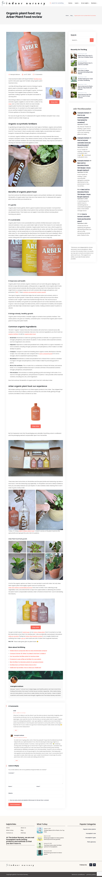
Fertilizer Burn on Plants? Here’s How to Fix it (23, 665)
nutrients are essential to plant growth (34, 292)
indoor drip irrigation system (34, 636)
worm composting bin (45, 353)
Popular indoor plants (89, 829)
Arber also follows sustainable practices (20, 587)
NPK (17, 292)
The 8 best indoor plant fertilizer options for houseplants (53, 846)
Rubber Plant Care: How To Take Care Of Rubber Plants (85, 56)
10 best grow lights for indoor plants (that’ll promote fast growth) (54, 838)
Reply (16, 730)
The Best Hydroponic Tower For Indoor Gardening (85, 79)
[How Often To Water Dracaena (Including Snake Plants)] (74, 71)
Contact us (9, 833)
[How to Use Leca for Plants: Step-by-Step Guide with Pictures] (74, 86)
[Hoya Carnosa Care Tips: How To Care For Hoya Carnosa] (74, 95)
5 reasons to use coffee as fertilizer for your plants (25, 659)
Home (67, 15)
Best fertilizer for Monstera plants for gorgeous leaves (26, 662)
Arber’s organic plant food (26, 531)
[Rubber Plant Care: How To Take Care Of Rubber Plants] (74, 56)
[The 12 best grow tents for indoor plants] (40, 853)
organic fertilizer (13, 334)
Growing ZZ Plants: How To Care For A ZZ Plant (85, 63)
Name (10, 786)
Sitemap (23, 833)
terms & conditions (78, 874)
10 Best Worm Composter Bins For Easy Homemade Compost (28, 650)
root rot (23, 638)
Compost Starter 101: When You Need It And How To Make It (28, 653)
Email (38, 786)
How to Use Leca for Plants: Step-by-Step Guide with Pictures (85, 87)
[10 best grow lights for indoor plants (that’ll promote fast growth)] (40, 838)
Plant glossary (91, 842)
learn (76, 3)
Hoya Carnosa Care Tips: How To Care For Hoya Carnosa (84, 96)
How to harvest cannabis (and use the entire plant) (84, 142)
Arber (10, 104)
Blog (22, 830)
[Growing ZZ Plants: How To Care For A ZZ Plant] (74, 63)
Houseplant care (91, 833)
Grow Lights (84, 3)
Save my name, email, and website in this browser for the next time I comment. (29, 800)
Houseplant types (90, 837)
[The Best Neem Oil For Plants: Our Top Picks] (40, 830)
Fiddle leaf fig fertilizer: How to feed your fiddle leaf (25, 667)
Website (10, 793)
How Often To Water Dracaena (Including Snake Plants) (85, 72)
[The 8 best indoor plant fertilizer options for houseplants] (40, 845)
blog (71, 15)
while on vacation (13, 636)
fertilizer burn (38, 79)
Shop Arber (54, 102)
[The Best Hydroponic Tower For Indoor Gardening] (74, 79)
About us (23, 828)
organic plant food (30, 334)
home (70, 3)
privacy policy (91, 874)
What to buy (9, 830)
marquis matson (15, 74)
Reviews (93, 3)
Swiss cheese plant (39, 632)
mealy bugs (25, 632)
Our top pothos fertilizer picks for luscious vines (24, 656)
